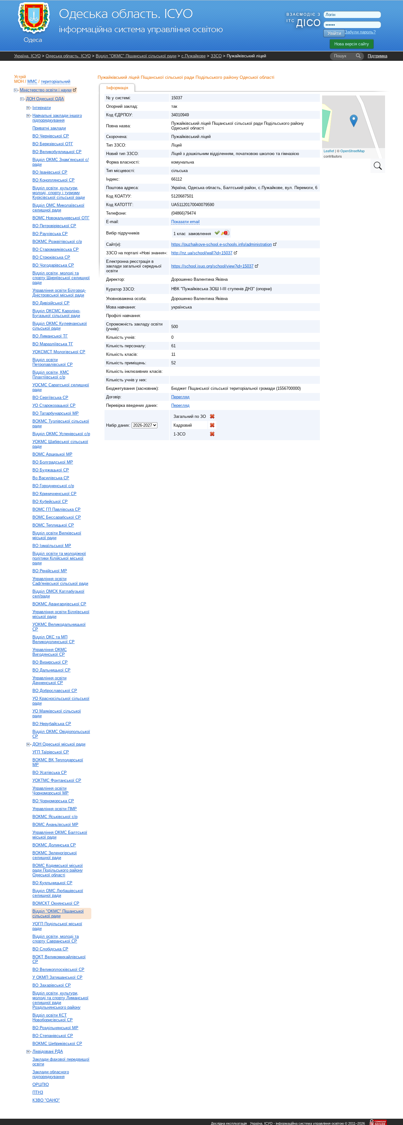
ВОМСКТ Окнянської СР (55, 903)
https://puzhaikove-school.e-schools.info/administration (221, 244)
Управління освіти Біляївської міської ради (60, 614)
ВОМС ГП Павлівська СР (56, 509)
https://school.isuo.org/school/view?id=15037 (212, 266)
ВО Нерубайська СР (51, 723)
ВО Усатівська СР (49, 772)
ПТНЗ (37, 1092)
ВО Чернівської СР (50, 136)
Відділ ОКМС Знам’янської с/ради (60, 162)
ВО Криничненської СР (54, 493)
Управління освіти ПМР (54, 808)
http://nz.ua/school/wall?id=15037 (201, 253)
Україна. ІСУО (27, 56)
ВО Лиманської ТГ (50, 336)
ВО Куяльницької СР (52, 882)
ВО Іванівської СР (49, 172)
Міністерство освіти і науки (45, 90)
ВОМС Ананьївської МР (55, 824)
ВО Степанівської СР (52, 1035)
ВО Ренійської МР (49, 570)
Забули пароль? (360, 32)
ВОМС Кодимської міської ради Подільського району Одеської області (57, 870)
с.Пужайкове (193, 56)
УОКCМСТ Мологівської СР (58, 351)
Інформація (117, 87)
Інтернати (41, 107)
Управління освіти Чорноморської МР (50, 790)
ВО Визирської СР (50, 662)
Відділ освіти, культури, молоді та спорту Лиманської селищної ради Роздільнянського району (60, 1000)
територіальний (55, 81)
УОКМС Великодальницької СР (59, 627)
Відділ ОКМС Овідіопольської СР (61, 734)
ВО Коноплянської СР (53, 180)
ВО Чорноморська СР (53, 801)
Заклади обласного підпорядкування (50, 1074)
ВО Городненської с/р (53, 485)
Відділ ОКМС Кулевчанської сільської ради (59, 326)
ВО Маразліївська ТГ (52, 344)
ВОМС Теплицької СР (53, 525)
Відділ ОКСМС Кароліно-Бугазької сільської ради (56, 313)
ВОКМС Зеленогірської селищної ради (54, 855)
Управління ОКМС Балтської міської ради (59, 834)
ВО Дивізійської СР (51, 303)
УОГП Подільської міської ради (57, 926)
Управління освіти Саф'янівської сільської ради (60, 581)
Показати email (185, 221)
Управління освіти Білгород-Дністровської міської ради (59, 292)
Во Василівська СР (50, 478)
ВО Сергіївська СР (50, 397)
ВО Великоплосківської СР (58, 969)
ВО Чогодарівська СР (53, 265)
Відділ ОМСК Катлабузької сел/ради (58, 593)
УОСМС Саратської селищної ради (60, 387)
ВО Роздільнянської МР (55, 1027)
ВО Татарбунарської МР (55, 413)
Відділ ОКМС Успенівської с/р (61, 433)
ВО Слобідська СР (50, 949)
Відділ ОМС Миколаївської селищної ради (58, 207)
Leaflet (329, 150)
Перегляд (180, 397)
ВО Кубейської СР (50, 501)
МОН (19, 81)
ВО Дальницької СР (51, 670)
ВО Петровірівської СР (54, 225)
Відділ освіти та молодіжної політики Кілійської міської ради (59, 558)
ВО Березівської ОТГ (52, 143)
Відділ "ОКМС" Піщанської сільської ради (136, 56)
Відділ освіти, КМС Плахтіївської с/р (50, 374)
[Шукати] (358, 56)
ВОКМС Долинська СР (54, 845)
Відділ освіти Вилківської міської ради (56, 535)
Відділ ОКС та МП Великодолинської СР (53, 639)
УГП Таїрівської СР (50, 752)
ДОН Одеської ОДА (45, 98)
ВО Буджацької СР (50, 470)
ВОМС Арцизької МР (52, 454)
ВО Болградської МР (52, 462)
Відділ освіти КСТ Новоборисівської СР (52, 1017)
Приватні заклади (49, 128)
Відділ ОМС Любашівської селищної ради (57, 893)
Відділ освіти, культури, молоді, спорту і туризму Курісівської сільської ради (58, 193)
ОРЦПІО (40, 1084)
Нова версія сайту (351, 44)
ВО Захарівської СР (51, 985)
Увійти (334, 33)
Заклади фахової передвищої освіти (60, 1061)
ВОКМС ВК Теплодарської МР (57, 762)
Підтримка (377, 56)
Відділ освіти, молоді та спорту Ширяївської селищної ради (61, 278)
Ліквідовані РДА (47, 1051)
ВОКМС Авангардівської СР (59, 604)
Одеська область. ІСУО (68, 56)
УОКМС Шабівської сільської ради (60, 444)
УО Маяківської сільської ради (56, 713)
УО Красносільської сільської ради (60, 701)
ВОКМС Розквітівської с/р (57, 241)
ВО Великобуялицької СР (57, 151)
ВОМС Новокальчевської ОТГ (60, 218)
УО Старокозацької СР (54, 405)
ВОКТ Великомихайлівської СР (59, 959)
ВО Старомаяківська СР (55, 249)
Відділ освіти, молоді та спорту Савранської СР (55, 938)
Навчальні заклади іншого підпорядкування (57, 118)
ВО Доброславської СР (54, 690)
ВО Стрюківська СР (51, 257)
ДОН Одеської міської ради (58, 744)
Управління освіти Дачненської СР (49, 680)
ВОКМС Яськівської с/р (54, 816)
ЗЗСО (216, 56)
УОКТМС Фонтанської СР (56, 780)
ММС (32, 81)
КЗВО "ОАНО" (46, 1100)
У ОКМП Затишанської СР (57, 977)
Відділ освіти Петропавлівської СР (52, 362)
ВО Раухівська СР (50, 233)
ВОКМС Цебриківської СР (57, 1043)
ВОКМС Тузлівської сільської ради (60, 423)
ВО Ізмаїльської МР (51, 545)
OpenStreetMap (352, 150)
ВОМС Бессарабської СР (56, 517)
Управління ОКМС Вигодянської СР (49, 652)
